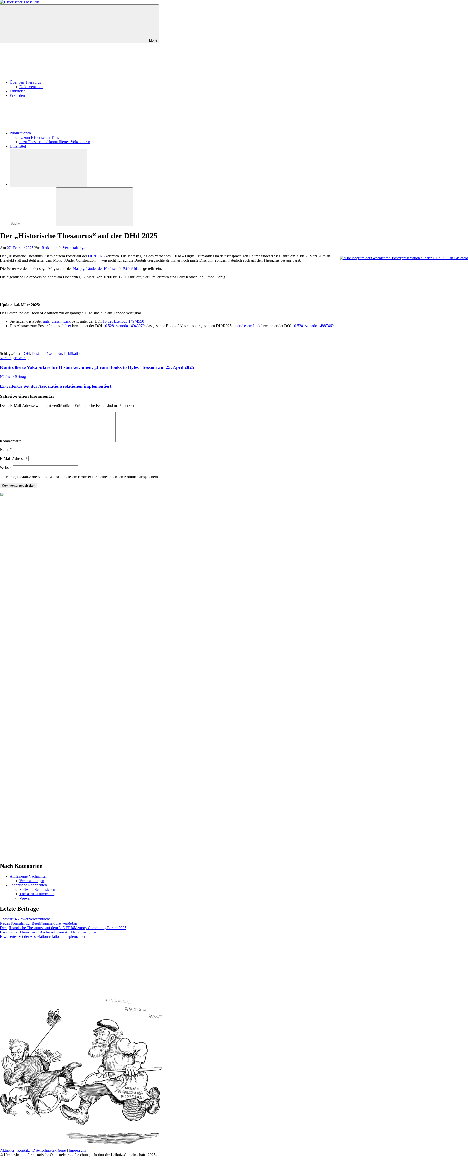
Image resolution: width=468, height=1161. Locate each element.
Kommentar (10, 441)
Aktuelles (7, 1150)
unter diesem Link (57, 321)
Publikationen (20, 133)
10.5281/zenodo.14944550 (123, 321)
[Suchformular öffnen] (48, 168)
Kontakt (23, 1150)
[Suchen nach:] (33, 223)
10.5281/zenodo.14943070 (124, 326)
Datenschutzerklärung (49, 1150)
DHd (26, 353)
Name (6, 449)
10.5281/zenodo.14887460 (313, 326)
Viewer (25, 898)
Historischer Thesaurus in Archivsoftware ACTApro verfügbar (48, 932)
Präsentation (52, 353)
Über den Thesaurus (25, 82)
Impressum (77, 1150)
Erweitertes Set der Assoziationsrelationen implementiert (43, 936)
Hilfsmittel (18, 146)
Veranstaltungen (75, 248)
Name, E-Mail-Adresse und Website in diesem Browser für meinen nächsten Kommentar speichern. (82, 477)
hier (68, 326)
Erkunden (17, 95)
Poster (36, 353)
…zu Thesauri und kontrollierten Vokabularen (55, 142)
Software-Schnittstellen (37, 889)
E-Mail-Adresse (13, 458)
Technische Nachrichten (28, 885)
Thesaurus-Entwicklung (38, 894)
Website (6, 468)
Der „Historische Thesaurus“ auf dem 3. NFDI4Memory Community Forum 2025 (63, 928)
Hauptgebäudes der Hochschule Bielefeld (105, 269)
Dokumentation (31, 87)
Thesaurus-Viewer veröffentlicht (25, 919)
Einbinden (18, 91)
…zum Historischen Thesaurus (43, 137)
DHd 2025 (96, 256)
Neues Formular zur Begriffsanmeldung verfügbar (38, 923)
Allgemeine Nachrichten (28, 876)
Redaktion (50, 248)
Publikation (73, 353)
